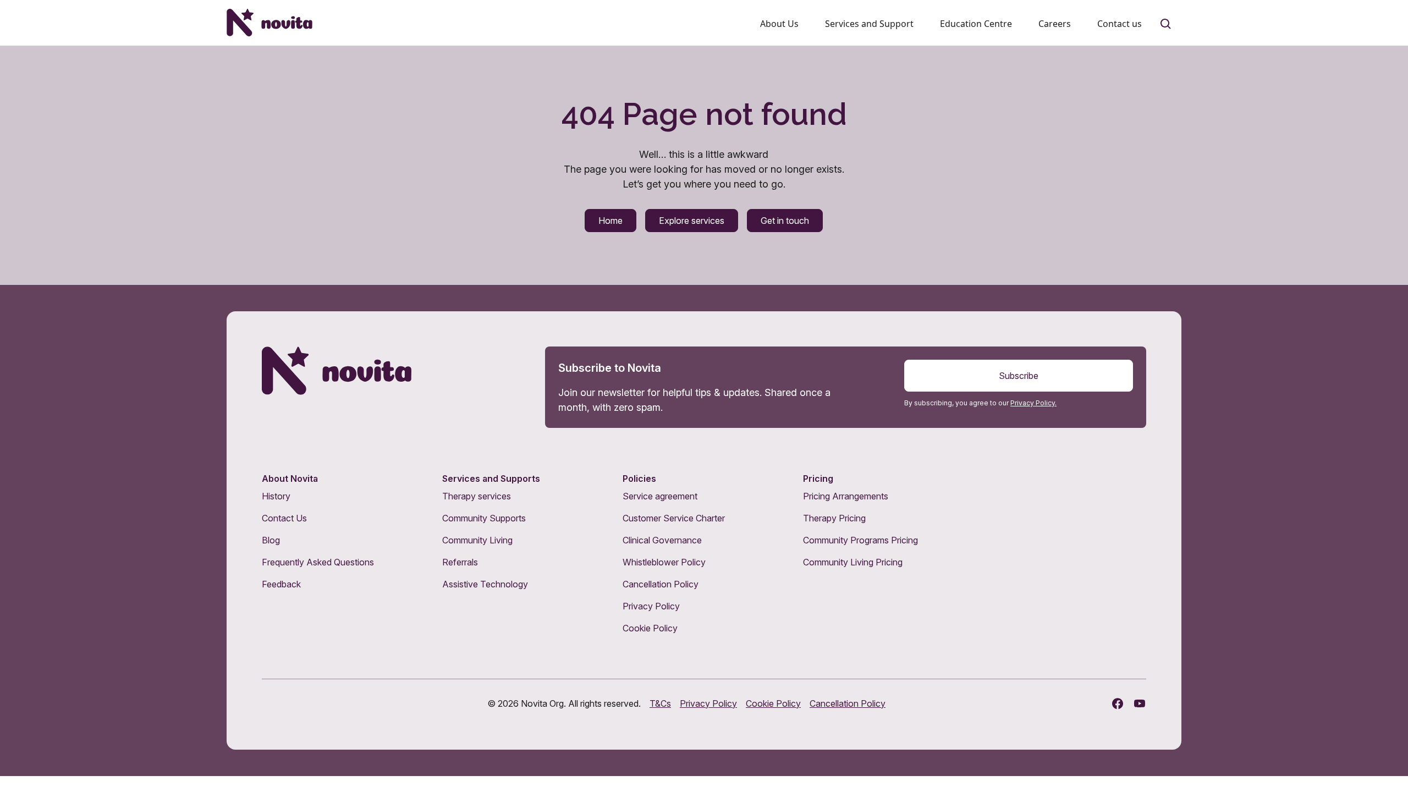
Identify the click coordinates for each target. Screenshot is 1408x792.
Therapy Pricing (834, 518)
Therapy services (476, 496)
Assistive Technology (485, 584)
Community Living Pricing (853, 562)
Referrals (460, 562)
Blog (271, 540)
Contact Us (284, 518)
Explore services (691, 220)
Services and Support (869, 24)
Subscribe (1018, 375)
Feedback (281, 584)
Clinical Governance (662, 540)
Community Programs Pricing (860, 540)
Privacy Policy (651, 606)
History (276, 496)
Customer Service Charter (674, 518)
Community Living (477, 540)
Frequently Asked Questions (318, 562)
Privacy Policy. (1033, 403)
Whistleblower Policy (664, 562)
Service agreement (660, 496)
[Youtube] (1139, 703)
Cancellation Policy (660, 584)
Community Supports (484, 518)
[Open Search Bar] (1166, 24)
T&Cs (660, 703)
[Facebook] (1117, 703)
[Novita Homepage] (269, 22)
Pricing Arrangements (845, 496)
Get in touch (785, 220)
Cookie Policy (650, 628)
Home (610, 220)
